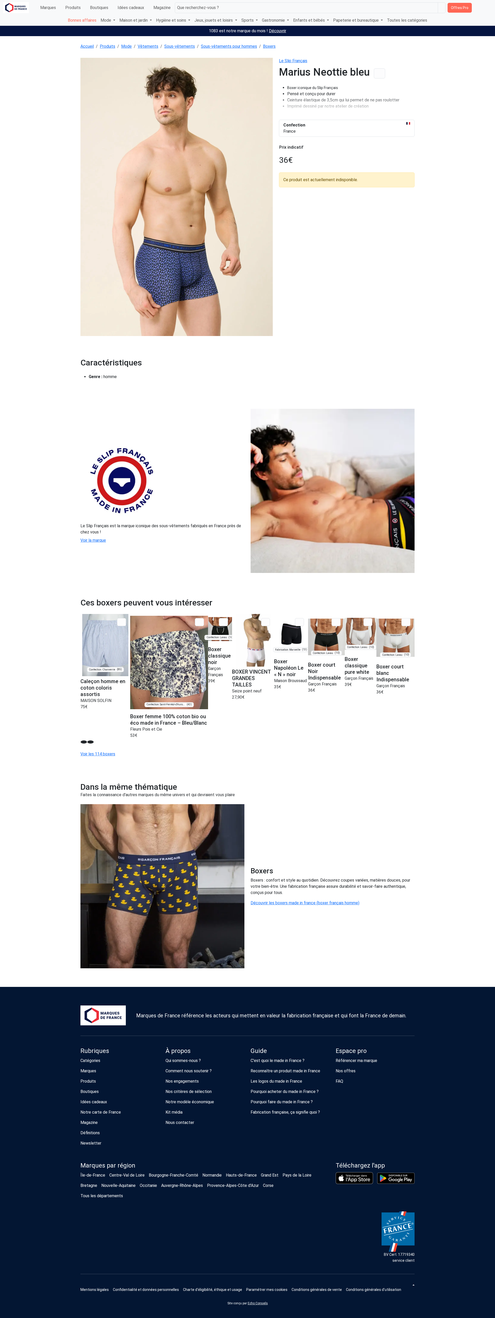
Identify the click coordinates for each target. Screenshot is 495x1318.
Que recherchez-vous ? (198, 7)
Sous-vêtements (179, 46)
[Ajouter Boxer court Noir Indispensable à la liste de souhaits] (336, 622)
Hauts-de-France (241, 1175)
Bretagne (88, 1185)
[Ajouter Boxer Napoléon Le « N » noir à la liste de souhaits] (299, 622)
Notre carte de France (100, 1112)
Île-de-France (92, 1175)
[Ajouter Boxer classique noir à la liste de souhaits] (223, 622)
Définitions (90, 1132)
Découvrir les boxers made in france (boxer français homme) (305, 902)
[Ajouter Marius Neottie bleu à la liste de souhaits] (379, 73)
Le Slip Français (293, 60)
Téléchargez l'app (360, 1165)
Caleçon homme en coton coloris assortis (102, 687)
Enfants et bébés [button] (309, 20)
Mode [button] (106, 20)
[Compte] (487, 7)
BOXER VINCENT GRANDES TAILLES (251, 678)
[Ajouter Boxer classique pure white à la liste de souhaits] (368, 622)
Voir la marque (93, 540)
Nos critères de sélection (189, 1091)
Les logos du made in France (276, 1081)
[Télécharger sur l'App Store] (354, 1178)
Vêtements (148, 46)
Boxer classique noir (219, 655)
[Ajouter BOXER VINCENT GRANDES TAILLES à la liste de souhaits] (265, 622)
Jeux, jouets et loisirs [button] (214, 20)
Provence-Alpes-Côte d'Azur (233, 1185)
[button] (266, 1289)
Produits (73, 7)
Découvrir (277, 30)
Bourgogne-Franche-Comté (173, 1175)
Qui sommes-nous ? (183, 1060)
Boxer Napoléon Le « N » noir (288, 667)
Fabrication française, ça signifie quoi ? (285, 1112)
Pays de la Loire (297, 1175)
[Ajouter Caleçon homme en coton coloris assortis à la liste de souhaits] (121, 622)
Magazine (162, 7)
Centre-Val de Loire (127, 1175)
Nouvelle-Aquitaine (118, 1185)
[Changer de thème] (413, 1284)
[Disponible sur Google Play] (396, 1178)
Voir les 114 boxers (97, 754)
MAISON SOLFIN (95, 700)
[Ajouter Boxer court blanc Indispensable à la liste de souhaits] (405, 622)
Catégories (90, 1060)
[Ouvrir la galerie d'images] (176, 197)
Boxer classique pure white (357, 665)
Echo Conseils (258, 1303)
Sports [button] (248, 20)
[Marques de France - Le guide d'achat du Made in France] (16, 7)
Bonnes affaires (82, 20)
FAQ (339, 1081)
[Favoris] (477, 7)
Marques (48, 7)
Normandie (212, 1175)
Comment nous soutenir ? (189, 1070)
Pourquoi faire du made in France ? (282, 1101)
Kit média (174, 1112)
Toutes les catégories (407, 20)
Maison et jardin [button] (134, 20)
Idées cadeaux (131, 7)
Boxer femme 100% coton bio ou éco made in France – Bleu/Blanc (168, 719)
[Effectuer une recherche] (442, 7)
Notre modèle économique (190, 1101)
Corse (268, 1185)
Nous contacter (180, 1122)
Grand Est (269, 1175)
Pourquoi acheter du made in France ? (285, 1091)
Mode (126, 46)
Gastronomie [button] (274, 20)
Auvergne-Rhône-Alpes (182, 1185)
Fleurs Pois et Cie (146, 729)
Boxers (269, 46)
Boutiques (99, 7)
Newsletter (90, 1143)
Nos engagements (182, 1081)
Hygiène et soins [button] (171, 20)
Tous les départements (101, 1195)
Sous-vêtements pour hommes (229, 46)
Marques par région (107, 1165)
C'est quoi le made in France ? (277, 1060)
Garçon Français (322, 684)
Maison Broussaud (290, 680)
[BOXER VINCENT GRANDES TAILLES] (253, 640)
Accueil (87, 46)
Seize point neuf (247, 691)
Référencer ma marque (356, 1060)
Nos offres (346, 1070)
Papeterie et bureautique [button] (356, 20)
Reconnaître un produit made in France (285, 1070)
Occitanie (148, 1185)
